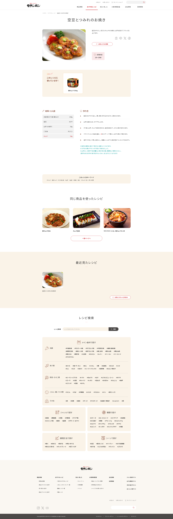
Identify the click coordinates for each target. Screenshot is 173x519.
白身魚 (104, 366)
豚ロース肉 (79, 351)
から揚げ (93, 421)
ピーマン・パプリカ (71, 377)
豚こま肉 (100, 351)
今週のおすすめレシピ (62, 481)
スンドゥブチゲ (112, 427)
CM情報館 (80, 485)
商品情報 (80, 7)
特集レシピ (60, 492)
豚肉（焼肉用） (112, 348)
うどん (68, 392)
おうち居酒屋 (120, 444)
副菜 (64, 421)
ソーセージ (118, 354)
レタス (90, 380)
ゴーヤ (68, 380)
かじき (112, 366)
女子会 (93, 446)
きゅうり (90, 377)
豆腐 (72, 401)
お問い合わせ (106, 2)
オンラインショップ (118, 2)
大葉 (75, 380)
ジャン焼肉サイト (131, 477)
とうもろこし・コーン (108, 377)
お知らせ (98, 2)
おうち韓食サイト (131, 481)
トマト (82, 377)
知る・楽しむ (104, 7)
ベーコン (108, 354)
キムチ (49, 180)
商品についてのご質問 (97, 481)
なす (97, 377)
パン (104, 392)
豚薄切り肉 (69, 351)
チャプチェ (102, 424)
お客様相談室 (116, 7)
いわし (92, 366)
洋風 (61, 418)
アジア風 (75, 418)
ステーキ (93, 418)
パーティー (110, 444)
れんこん (114, 380)
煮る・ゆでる (70, 444)
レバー (100, 354)
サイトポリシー (99, 516)
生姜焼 (123, 418)
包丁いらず (73, 446)
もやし (83, 383)
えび (73, 369)
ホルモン (92, 354)
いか (118, 366)
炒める (54, 444)
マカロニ (97, 392)
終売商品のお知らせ (96, 485)
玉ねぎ (98, 380)
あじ (85, 366)
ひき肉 (84, 354)
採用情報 (140, 7)
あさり (80, 369)
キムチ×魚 (84, 180)
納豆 (79, 401)
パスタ (89, 392)
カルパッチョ (119, 421)
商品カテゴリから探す (44, 485)
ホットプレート (62, 446)
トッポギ (101, 427)
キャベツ (82, 380)
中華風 (68, 418)
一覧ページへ (86, 238)
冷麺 (121, 427)
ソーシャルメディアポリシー (122, 516)
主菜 (71, 180)
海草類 (102, 369)
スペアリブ (115, 418)
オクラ (119, 377)
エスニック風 (49, 421)
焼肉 (58, 421)
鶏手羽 (77, 354)
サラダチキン (70, 357)
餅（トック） (112, 392)
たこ (67, 369)
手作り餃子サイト (131, 485)
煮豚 (101, 421)
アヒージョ (109, 421)
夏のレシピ (100, 444)
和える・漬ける (50, 446)
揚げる (61, 444)
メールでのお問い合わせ (97, 488)
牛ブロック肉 (90, 348)
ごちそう (120, 446)
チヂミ (119, 424)
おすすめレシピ (91, 7)
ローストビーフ (103, 418)
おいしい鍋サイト (131, 489)
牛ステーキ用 (79, 348)
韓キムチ (54, 180)
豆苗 (76, 383)
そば (75, 392)
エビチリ (93, 424)
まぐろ (68, 366)
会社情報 (128, 7)
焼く (79, 180)
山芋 (67, 180)
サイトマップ (133, 516)
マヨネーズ (94, 401)
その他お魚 (61, 180)
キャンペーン (81, 481)
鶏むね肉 (117, 351)
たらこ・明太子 (111, 369)
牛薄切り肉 (101, 348)
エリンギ (68, 383)
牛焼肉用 (69, 348)
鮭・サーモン (77, 366)
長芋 (121, 380)
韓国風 (54, 418)
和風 (75, 180)
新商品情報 (42, 481)
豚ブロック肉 (90, 351)
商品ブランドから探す (44, 492)
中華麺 (82, 392)
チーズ (86, 401)
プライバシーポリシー (109, 516)
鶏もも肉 (108, 351)
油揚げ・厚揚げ (105, 401)
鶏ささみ (68, 354)
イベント (80, 488)
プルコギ (111, 424)
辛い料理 (91, 180)
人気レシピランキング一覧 (63, 485)
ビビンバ (93, 427)
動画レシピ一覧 (61, 488)
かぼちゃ (105, 380)
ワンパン (112, 446)
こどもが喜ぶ (102, 446)
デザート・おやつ (74, 421)
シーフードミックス (91, 369)
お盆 (92, 444)
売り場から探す (42, 488)
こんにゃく (116, 401)
